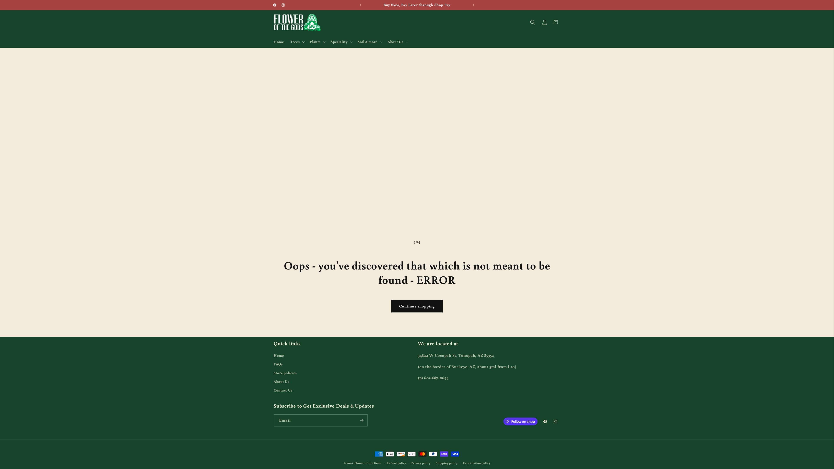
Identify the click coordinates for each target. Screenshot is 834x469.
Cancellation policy (476, 463)
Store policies (285, 372)
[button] (297, 41)
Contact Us (283, 390)
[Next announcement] (473, 5)
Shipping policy (447, 463)
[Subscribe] (361, 420)
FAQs (278, 364)
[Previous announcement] (360, 5)
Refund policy (396, 463)
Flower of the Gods (367, 463)
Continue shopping (417, 306)
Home (279, 355)
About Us (282, 381)
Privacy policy (421, 463)
